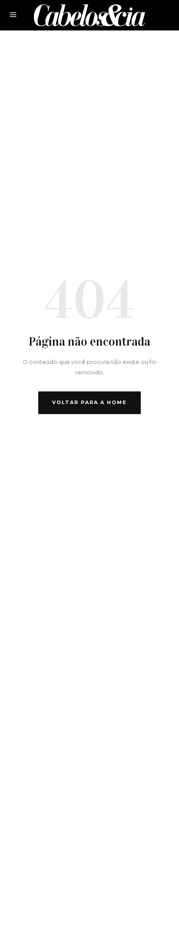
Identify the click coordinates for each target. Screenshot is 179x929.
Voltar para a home (89, 402)
